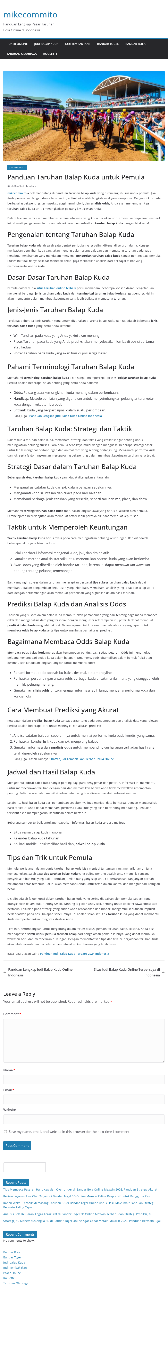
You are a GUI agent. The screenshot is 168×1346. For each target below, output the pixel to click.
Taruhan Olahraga (22, 54)
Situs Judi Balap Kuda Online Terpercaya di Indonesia (127, 972)
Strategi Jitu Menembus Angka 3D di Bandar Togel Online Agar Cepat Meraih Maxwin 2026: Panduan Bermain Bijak (82, 1221)
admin (32, 186)
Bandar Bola (135, 44)
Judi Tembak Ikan (78, 44)
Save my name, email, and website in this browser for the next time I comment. (69, 1131)
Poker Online (12, 1273)
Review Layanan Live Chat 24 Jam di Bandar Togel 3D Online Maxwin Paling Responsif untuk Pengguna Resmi (78, 1196)
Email (8, 1090)
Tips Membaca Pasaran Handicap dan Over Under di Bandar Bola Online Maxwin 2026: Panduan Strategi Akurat (80, 1189)
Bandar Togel (108, 44)
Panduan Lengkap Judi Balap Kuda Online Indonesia (40, 972)
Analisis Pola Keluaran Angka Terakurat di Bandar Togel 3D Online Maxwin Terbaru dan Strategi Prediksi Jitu (77, 1214)
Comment (12, 1014)
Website (9, 1109)
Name (9, 1070)
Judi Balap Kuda (46, 44)
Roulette (50, 54)
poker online (17, 44)
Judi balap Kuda (14, 1262)
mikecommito (30, 14)
